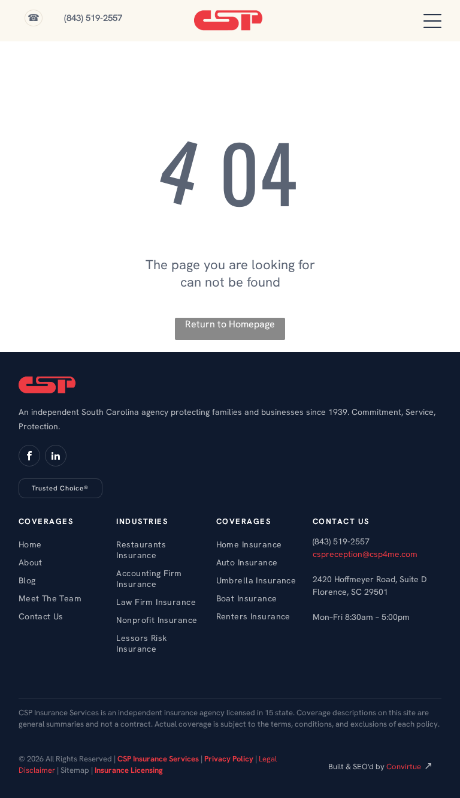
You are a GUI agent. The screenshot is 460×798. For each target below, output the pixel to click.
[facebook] (29, 457)
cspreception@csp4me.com (365, 554)
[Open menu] (432, 21)
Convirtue (403, 766)
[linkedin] (55, 457)
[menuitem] (63, 544)
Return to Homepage (230, 324)
